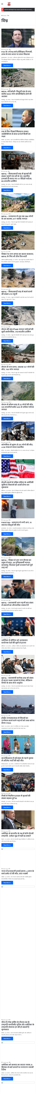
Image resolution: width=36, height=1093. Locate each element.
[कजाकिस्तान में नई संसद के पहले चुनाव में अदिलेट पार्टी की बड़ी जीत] (18, 744)
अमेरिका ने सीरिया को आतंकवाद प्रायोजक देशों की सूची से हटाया (14, 641)
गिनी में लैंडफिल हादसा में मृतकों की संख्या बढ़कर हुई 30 (15, 797)
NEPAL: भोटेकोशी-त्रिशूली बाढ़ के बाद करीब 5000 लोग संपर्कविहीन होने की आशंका (16, 94)
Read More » (7, 65)
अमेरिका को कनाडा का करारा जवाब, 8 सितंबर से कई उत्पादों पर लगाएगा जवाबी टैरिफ (17, 1067)
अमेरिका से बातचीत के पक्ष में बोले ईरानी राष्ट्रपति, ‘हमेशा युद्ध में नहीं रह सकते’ (17, 834)
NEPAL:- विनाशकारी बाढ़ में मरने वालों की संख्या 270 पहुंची (16, 292)
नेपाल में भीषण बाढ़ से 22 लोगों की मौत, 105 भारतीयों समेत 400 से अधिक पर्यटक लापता (17, 407)
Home (4, 15)
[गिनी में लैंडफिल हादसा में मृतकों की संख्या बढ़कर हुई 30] (18, 782)
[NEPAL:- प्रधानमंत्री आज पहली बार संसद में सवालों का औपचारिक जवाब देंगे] (18, 589)
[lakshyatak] (9, 4)
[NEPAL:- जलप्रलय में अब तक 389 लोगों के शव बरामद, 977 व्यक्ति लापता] (18, 202)
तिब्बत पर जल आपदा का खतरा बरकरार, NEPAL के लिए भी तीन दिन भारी (17, 255)
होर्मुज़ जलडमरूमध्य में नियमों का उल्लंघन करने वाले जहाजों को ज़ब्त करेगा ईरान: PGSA (17, 720)
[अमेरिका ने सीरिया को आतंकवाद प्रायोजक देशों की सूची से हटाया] (18, 626)
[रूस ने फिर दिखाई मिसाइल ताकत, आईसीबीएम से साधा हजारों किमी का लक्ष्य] (18, 118)
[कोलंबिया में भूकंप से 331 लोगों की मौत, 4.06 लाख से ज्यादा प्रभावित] (18, 431)
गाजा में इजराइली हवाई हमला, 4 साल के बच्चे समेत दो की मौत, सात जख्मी (17, 872)
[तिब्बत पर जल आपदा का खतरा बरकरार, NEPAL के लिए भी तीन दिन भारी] (18, 240)
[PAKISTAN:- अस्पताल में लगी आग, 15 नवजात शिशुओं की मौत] (18, 508)
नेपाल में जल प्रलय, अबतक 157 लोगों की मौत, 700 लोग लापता (17, 368)
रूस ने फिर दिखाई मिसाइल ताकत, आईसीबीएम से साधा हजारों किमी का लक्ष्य (15, 134)
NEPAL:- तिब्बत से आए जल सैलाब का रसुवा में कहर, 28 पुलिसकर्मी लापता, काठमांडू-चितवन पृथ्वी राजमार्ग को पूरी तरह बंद (17, 564)
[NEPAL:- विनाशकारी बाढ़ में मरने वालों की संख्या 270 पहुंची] (18, 278)
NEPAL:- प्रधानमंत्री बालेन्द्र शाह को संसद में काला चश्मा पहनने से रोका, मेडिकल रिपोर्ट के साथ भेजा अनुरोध (17, 680)
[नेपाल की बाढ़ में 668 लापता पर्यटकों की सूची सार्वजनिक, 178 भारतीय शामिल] (18, 315)
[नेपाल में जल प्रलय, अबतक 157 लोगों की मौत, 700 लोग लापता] (18, 353)
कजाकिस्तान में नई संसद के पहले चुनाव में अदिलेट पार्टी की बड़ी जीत (17, 759)
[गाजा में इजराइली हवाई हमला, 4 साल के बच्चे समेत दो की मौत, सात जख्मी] (18, 857)
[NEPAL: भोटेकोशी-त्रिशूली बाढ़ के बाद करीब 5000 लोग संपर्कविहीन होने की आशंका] (18, 77)
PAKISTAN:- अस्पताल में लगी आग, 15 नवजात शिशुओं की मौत (16, 523)
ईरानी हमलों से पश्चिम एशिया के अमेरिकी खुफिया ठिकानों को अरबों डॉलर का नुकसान (17, 485)
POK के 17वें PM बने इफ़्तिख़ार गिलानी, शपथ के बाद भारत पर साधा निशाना (16, 53)
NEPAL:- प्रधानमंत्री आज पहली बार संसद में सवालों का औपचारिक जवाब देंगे (17, 604)
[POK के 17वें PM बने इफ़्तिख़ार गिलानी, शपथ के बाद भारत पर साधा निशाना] (18, 38)
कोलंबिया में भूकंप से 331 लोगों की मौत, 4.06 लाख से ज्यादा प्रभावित (17, 446)
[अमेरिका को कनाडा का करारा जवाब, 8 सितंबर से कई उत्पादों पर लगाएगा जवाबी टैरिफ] (18, 1051)
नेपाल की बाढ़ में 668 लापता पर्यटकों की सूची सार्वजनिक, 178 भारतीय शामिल (17, 330)
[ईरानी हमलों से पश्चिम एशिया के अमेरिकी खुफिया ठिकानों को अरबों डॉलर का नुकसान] (18, 468)
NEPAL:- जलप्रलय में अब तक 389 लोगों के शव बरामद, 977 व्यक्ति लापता (17, 217)
